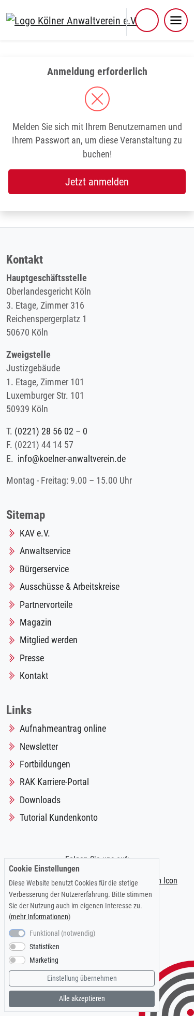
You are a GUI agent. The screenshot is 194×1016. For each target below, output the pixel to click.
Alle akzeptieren (82, 998)
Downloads (40, 800)
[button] (147, 20)
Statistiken (44, 946)
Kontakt (34, 676)
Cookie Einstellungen (44, 869)
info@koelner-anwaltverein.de (72, 459)
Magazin (36, 622)
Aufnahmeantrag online (63, 728)
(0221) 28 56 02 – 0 (50, 431)
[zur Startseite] (72, 19)
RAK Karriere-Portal (54, 782)
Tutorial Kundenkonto (59, 817)
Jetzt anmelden (97, 182)
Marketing (43, 960)
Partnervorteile (46, 605)
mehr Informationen (39, 916)
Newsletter (39, 747)
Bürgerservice (44, 569)
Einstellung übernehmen (82, 978)
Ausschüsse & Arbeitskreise (70, 587)
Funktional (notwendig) (62, 933)
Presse (32, 658)
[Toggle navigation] (176, 20)
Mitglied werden (49, 640)
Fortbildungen (45, 764)
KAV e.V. (35, 533)
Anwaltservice (45, 551)
